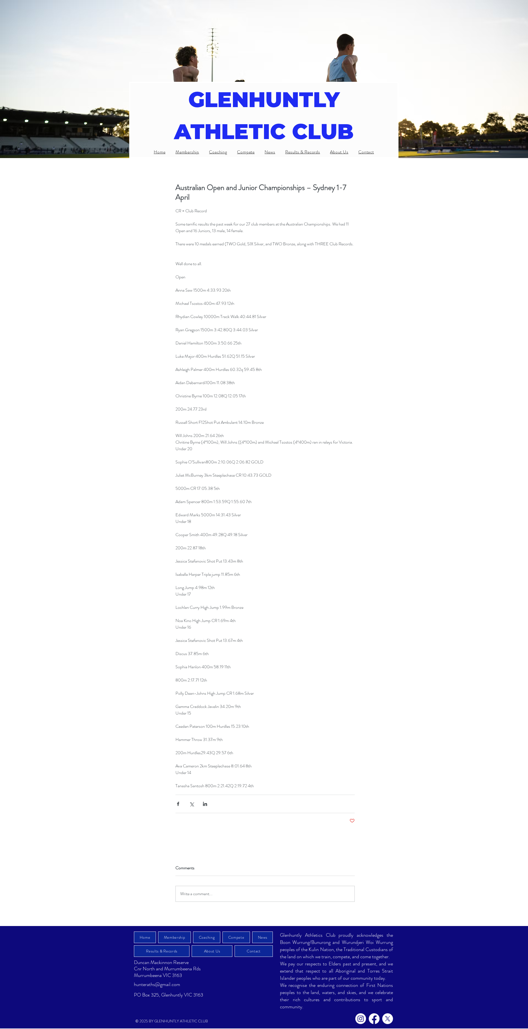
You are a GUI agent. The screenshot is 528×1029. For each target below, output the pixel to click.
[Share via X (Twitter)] (191, 804)
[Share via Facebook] (178, 804)
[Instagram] (360, 1018)
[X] (387, 1018)
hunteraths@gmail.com (157, 984)
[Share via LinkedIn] (205, 804)
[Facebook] (374, 1018)
